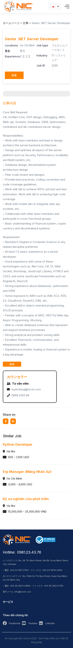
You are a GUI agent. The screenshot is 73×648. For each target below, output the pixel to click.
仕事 (25, 23)
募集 (14, 75)
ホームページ (11, 23)
